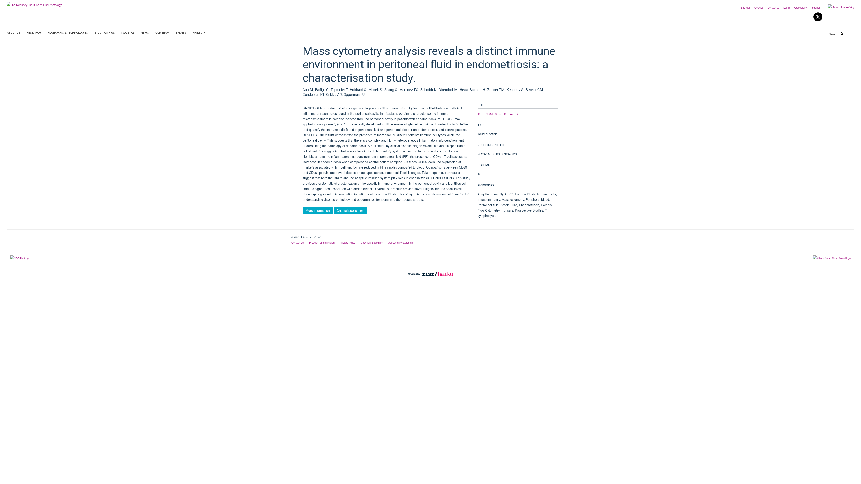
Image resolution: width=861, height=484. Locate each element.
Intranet (815, 7)
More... (198, 32)
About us (13, 32)
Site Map (745, 7)
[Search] (841, 33)
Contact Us (297, 242)
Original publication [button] (350, 210)
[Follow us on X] (817, 17)
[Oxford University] (837, 7)
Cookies (758, 7)
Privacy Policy (347, 242)
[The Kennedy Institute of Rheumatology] (34, 3)
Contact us (773, 7)
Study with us (104, 32)
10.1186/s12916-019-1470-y (498, 113)
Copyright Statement (372, 242)
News (145, 32)
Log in (786, 7)
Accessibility (800, 7)
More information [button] (318, 210)
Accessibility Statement (400, 242)
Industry (127, 32)
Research (34, 32)
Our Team (162, 32)
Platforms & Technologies (68, 32)
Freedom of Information (322, 242)
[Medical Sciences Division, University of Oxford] (146, 235)
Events (181, 32)
